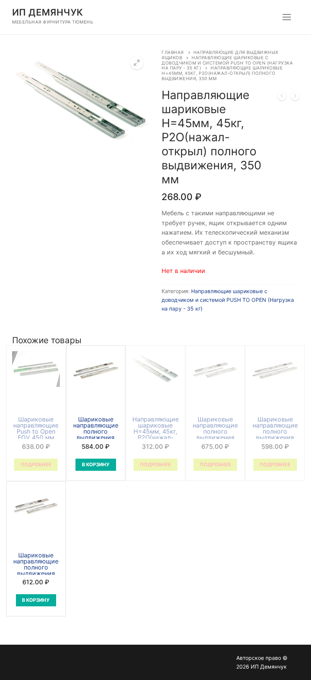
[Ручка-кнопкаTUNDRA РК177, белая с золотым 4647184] (295, 97)
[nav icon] (287, 17)
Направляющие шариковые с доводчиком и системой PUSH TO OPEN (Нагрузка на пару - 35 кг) (227, 63)
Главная (173, 52)
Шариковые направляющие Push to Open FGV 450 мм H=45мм (35, 431)
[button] (137, 62)
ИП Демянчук (47, 12)
